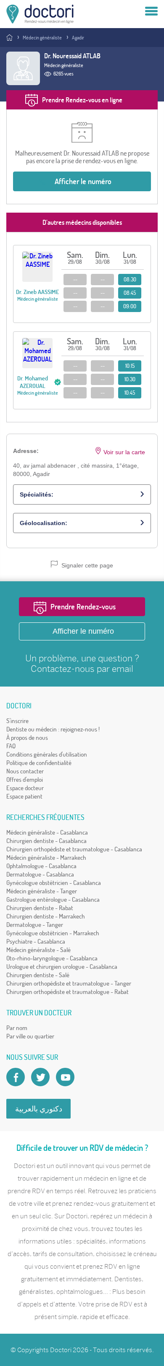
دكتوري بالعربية (38, 1109)
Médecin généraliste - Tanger (41, 891)
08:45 (130, 292)
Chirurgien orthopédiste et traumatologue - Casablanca (74, 849)
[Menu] (151, 11)
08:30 (130, 279)
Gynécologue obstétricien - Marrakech (52, 933)
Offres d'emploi (24, 779)
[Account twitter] (40, 1077)
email (122, 668)
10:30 (129, 379)
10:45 (129, 392)
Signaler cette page (86, 565)
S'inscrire (17, 721)
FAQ (11, 746)
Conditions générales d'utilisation (46, 754)
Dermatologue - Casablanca (40, 874)
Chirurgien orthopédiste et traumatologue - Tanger (68, 983)
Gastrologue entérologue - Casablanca (53, 899)
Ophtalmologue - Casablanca (41, 866)
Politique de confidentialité (38, 763)
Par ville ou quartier (30, 1036)
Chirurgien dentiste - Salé (37, 975)
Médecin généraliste (42, 37)
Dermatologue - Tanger (34, 925)
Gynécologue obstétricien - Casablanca (53, 883)
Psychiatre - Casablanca (35, 941)
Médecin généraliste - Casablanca (47, 832)
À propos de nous (27, 738)
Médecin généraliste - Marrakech (46, 857)
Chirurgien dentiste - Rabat (39, 908)
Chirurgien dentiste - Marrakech (45, 916)
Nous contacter (25, 771)
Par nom (16, 1028)
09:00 (129, 306)
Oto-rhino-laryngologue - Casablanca (52, 958)
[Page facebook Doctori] (15, 1077)
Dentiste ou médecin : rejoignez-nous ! (53, 729)
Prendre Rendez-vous (83, 606)
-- (75, 279)
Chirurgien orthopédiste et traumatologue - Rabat (67, 992)
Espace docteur (25, 788)
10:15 (130, 365)
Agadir (78, 37)
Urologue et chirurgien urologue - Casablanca (61, 967)
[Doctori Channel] (65, 1077)
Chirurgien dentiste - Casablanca (46, 841)
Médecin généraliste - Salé (38, 950)
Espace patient (24, 796)
